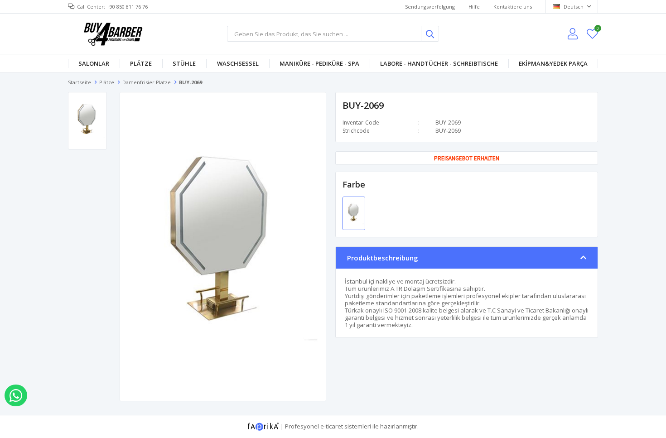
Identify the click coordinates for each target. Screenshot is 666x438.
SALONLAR (93, 63)
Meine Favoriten (597, 29)
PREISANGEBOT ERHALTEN (466, 158)
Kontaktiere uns (512, 6)
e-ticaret (331, 426)
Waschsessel (238, 63)
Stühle (184, 63)
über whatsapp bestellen (16, 395)
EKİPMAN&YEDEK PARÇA (553, 63)
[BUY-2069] (354, 213)
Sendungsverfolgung (430, 6)
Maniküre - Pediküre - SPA (319, 63)
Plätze (141, 63)
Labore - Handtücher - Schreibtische (439, 63)
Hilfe (474, 6)
